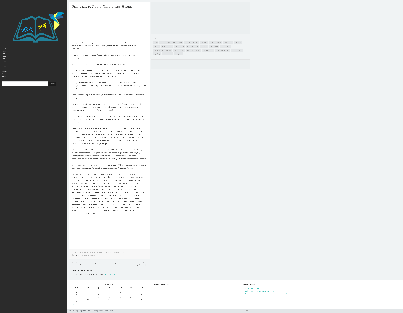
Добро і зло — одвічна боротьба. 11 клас (259, 291)
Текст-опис (203, 46)
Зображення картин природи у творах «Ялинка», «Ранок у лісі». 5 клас (87, 264)
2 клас (4, 51)
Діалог (156, 42)
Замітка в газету (177, 42)
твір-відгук (157, 54)
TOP (249, 311)
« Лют (72, 304)
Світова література (215, 42)
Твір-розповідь (179, 46)
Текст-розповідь (225, 46)
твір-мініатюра (168, 54)
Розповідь (204, 42)
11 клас (4, 74)
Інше (4, 76)
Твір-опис (157, 46)
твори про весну (237, 50)
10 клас (4, 71)
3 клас (4, 54)
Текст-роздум (214, 46)
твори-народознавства (222, 50)
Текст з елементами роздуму (162, 50)
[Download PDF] (109, 25)
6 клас (4, 61)
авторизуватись (110, 274)
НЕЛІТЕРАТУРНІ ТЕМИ (191, 42)
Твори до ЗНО (228, 42)
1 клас (4, 49)
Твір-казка (238, 42)
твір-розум (178, 54)
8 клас (4, 66)
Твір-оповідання (167, 46)
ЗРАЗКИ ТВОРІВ (165, 42)
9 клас (4, 69)
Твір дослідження (192, 46)
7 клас (4, 64)
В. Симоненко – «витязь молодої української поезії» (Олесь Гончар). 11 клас (273, 294)
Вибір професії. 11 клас (253, 288)
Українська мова (208, 50)
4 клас (4, 56)
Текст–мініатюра (179, 50)
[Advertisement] (109, 25)
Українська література (193, 50)
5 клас (4, 59)
